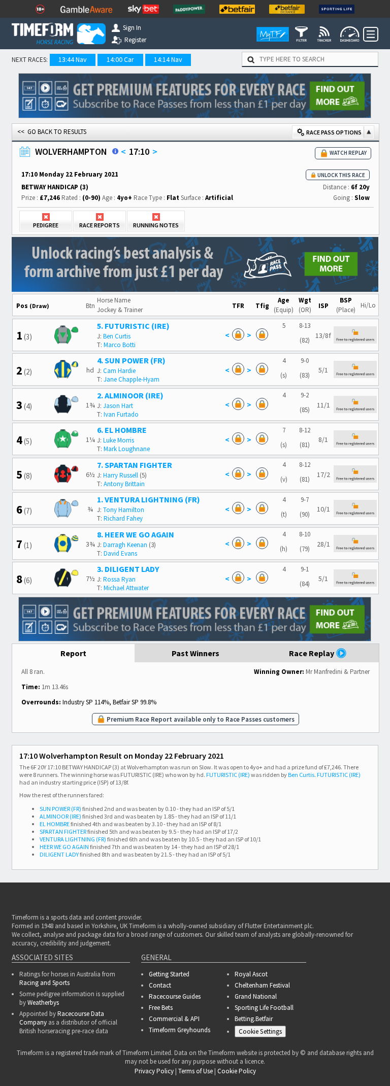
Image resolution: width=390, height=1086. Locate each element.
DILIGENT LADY (59, 854)
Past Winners (195, 653)
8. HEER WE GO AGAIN (135, 534)
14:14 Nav (168, 59)
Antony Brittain (124, 484)
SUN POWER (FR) (60, 808)
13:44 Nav (72, 59)
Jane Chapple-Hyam (131, 379)
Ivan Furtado (121, 414)
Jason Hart (118, 405)
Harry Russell (120, 475)
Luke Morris (118, 440)
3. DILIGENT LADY (128, 569)
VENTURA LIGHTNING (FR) (73, 839)
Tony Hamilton (123, 509)
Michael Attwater (126, 588)
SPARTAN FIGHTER (63, 831)
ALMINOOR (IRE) (60, 816)
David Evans (120, 553)
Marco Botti (120, 345)
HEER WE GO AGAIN (64, 847)
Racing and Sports (44, 982)
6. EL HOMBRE (122, 430)
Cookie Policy (160, 1048)
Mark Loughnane (127, 449)
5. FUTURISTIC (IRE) (133, 326)
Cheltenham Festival (262, 985)
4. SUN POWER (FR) (131, 360)
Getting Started (169, 974)
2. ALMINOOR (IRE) (130, 395)
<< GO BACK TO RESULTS (51, 131)
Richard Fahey (123, 518)
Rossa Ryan (119, 579)
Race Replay (312, 653)
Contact (160, 985)
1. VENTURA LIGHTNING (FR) (148, 499)
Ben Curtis (117, 336)
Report (73, 653)
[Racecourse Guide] (115, 151)
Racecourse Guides (175, 996)
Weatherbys (43, 1002)
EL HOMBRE (55, 824)
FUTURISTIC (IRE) (228, 774)
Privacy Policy (231, 1048)
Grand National (256, 996)
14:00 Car (120, 59)
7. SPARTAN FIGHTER (134, 465)
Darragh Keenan (125, 544)
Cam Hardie (119, 370)
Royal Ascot (251, 974)
